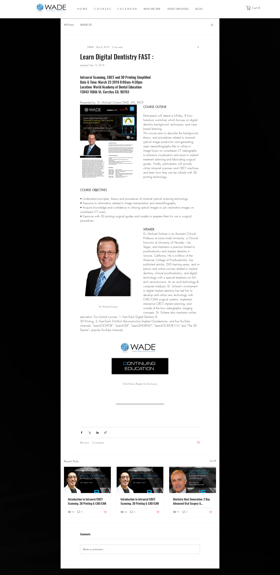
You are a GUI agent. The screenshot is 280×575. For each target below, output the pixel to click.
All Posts (69, 24)
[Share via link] (105, 432)
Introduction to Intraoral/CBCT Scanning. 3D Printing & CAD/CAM (87, 501)
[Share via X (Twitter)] (89, 432)
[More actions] (198, 47)
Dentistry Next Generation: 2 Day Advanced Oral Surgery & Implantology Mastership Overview (192, 501)
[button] (254, 8)
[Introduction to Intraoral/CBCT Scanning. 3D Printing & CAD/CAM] (87, 480)
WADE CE (86, 24)
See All (213, 460)
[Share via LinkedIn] (97, 432)
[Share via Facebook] (81, 432)
